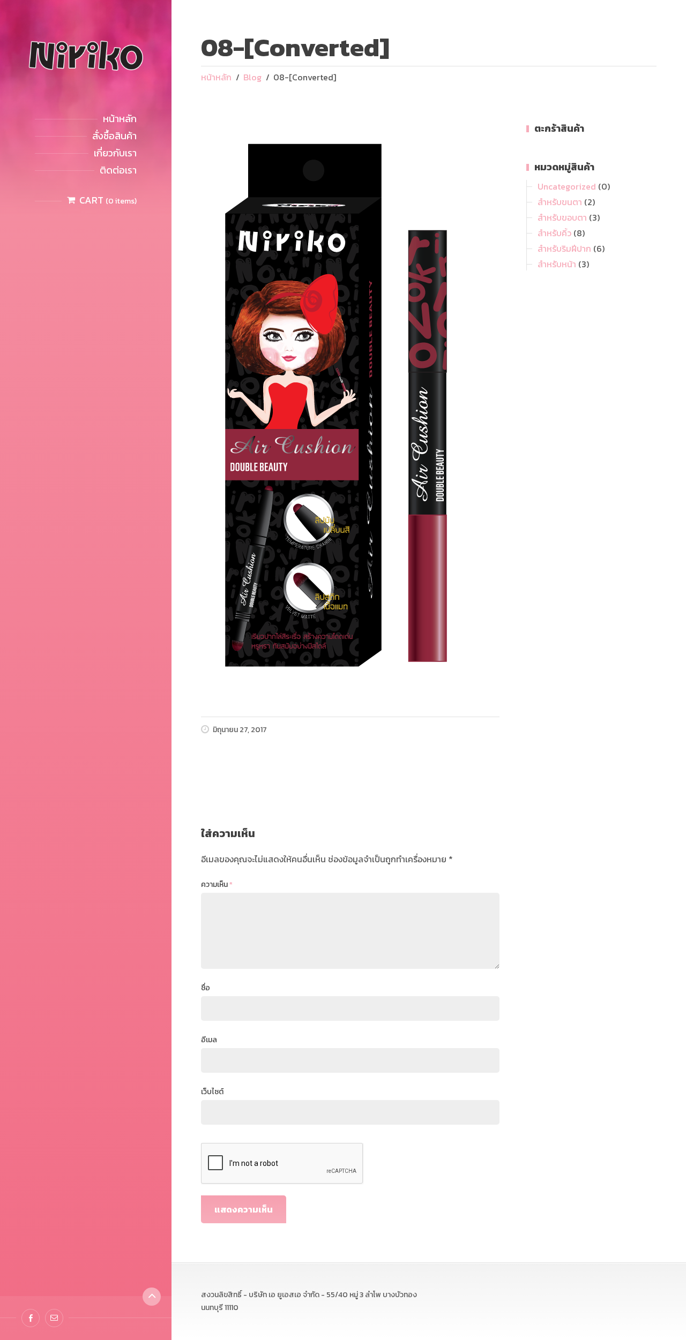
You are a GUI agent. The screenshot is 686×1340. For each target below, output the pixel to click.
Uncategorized (567, 186)
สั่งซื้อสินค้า (114, 136)
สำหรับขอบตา (562, 217)
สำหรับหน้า (557, 264)
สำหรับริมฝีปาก (564, 248)
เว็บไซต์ (212, 1091)
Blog (252, 77)
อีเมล (209, 1039)
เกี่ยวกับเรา (115, 153)
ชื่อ (205, 987)
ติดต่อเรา (118, 170)
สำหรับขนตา (560, 201)
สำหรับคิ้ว (554, 233)
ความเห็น (217, 884)
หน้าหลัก (120, 118)
